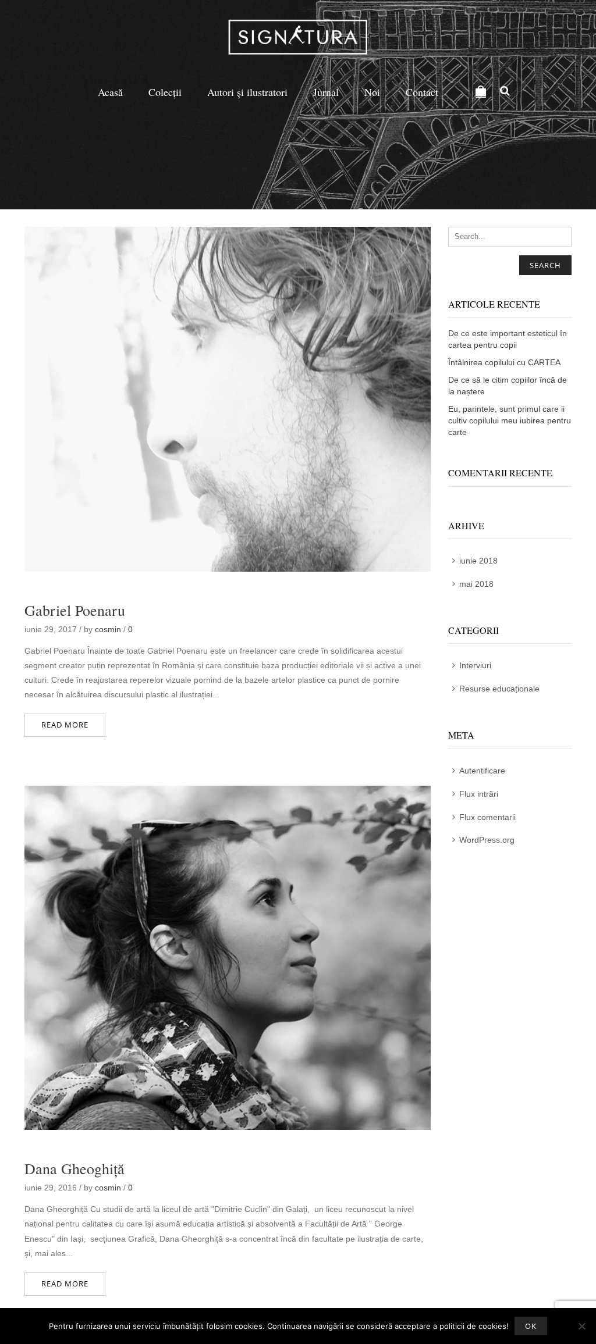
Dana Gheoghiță (74, 1168)
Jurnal (326, 92)
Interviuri (475, 665)
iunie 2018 (478, 560)
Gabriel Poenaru (74, 610)
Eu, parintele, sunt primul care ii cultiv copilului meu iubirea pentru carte (509, 420)
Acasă (110, 92)
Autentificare (482, 770)
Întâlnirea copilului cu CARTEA (504, 362)
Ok (531, 1326)
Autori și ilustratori (247, 92)
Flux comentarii (487, 817)
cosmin (108, 629)
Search (545, 265)
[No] (581, 1326)
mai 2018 (476, 584)
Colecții (165, 92)
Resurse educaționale (499, 688)
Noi (372, 92)
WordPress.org (487, 839)
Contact (422, 92)
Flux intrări (478, 793)
